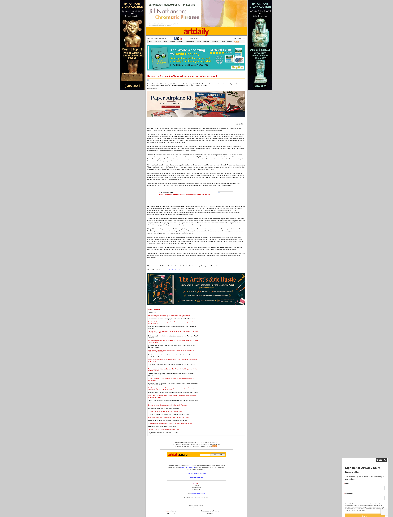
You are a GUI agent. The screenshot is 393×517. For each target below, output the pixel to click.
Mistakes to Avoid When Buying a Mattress (162, 426)
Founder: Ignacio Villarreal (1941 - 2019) (196, 487)
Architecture (206, 442)
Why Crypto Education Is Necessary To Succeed (163, 432)
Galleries (172, 41)
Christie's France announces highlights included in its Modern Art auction (171, 319)
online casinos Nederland (187, 467)
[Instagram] (181, 39)
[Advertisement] (222, 322)
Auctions (212, 444)
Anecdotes (178, 446)
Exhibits (183, 442)
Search (223, 41)
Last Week (158, 41)
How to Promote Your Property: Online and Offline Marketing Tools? (170, 423)
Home (150, 41)
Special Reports (195, 444)
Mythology (196, 446)
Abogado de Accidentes (196, 477)
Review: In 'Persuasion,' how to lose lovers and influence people (169, 414)
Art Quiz (184, 446)
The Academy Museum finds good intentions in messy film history (184, 194)
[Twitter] (178, 39)
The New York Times (176, 270)
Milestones (193, 442)
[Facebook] (175, 39)
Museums (180, 41)
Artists (165, 41)
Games (199, 41)
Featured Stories (204, 444)
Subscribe (206, 41)
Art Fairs (217, 444)
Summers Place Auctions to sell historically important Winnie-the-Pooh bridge (173, 392)
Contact (229, 41)
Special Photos (186, 444)
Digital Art (199, 442)
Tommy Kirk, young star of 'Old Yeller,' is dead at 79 (164, 408)
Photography (213, 442)
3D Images (202, 446)
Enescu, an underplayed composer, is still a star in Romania (167, 405)
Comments (215, 41)
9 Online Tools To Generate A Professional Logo (163, 429)
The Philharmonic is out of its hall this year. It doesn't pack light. (168, 417)
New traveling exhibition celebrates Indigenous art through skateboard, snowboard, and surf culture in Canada (171, 388)
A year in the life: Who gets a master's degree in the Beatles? (168, 420)
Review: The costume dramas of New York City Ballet (165, 411)
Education (190, 446)
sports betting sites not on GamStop (196, 473)
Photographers (190, 41)
